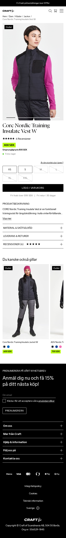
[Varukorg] (55, 10)
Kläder (18, 16)
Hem (5, 16)
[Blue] (8, 346)
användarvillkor (46, 400)
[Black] (4, 346)
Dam (11, 16)
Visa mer (7, 218)
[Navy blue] (56, 346)
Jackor (27, 16)
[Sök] (50, 10)
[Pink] (60, 346)
